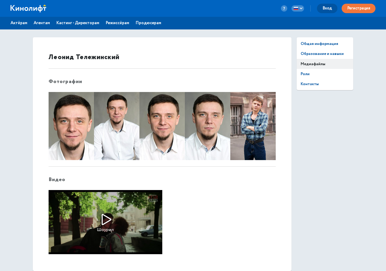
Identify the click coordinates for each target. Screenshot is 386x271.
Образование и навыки (322, 54)
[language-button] (297, 8)
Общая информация (319, 44)
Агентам (42, 23)
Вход (327, 8)
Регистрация (358, 8)
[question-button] (284, 8)
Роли (305, 74)
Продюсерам (148, 23)
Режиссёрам (117, 23)
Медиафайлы (313, 64)
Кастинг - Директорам (77, 23)
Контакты (310, 84)
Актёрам (19, 23)
